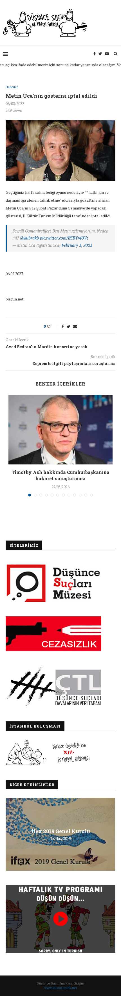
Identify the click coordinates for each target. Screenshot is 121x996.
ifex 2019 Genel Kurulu (60, 831)
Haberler (12, 87)
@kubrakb (29, 238)
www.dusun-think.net (60, 988)
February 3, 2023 (77, 245)
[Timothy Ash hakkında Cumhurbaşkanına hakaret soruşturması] (60, 429)
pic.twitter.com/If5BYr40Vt (64, 238)
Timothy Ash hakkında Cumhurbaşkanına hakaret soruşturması (60, 475)
